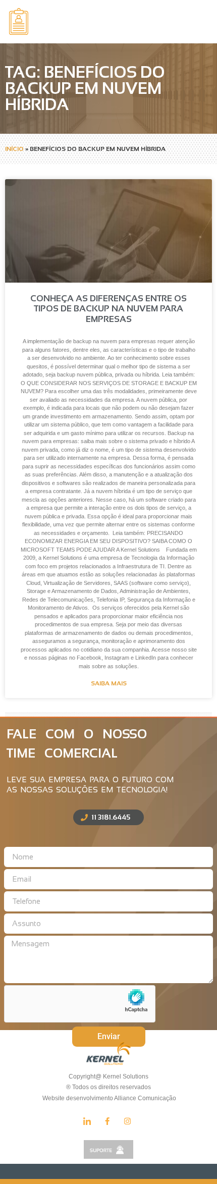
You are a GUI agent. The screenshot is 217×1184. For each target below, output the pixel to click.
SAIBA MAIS (109, 683)
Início (14, 148)
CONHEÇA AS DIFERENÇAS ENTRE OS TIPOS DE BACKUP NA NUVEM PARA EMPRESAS (108, 309)
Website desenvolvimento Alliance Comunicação (108, 1098)
